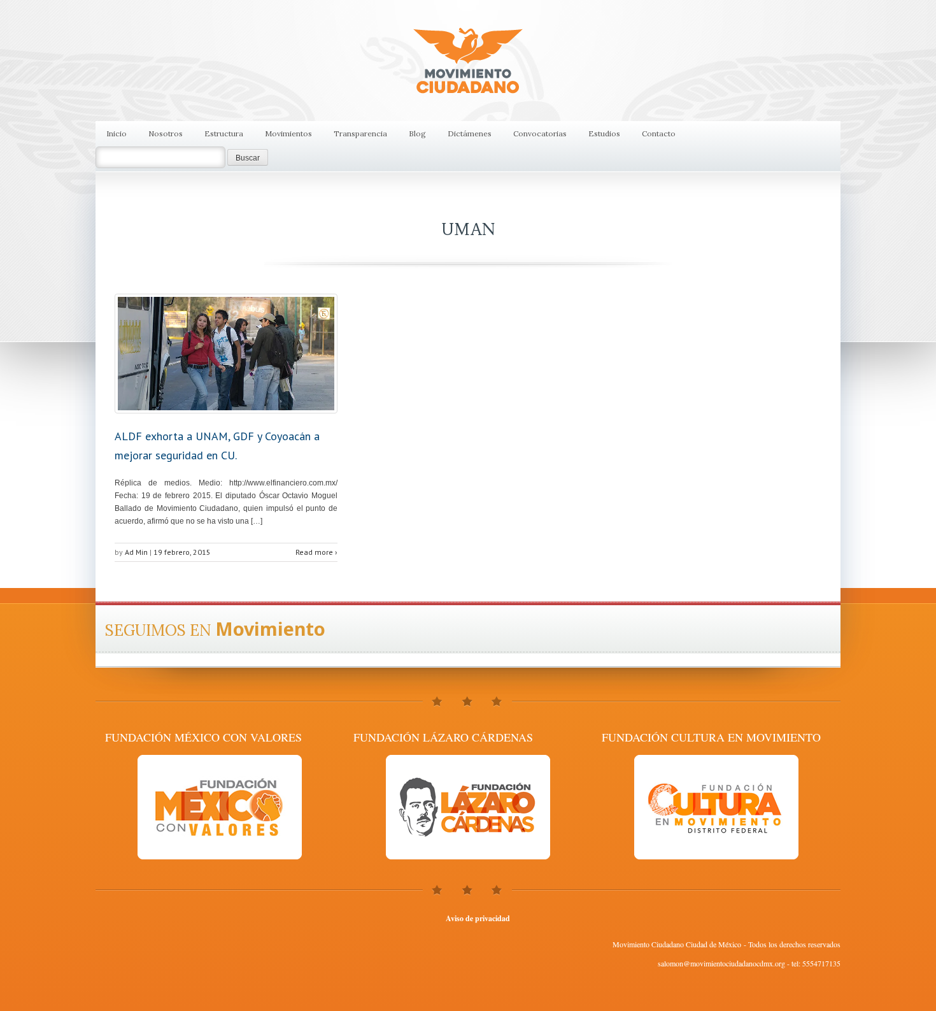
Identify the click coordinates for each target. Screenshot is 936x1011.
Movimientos (288, 133)
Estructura (223, 133)
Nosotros (165, 133)
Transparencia (360, 133)
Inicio (116, 133)
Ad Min (136, 552)
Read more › (316, 552)
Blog (417, 133)
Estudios (604, 133)
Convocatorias (540, 133)
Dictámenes (470, 133)
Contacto (659, 133)
